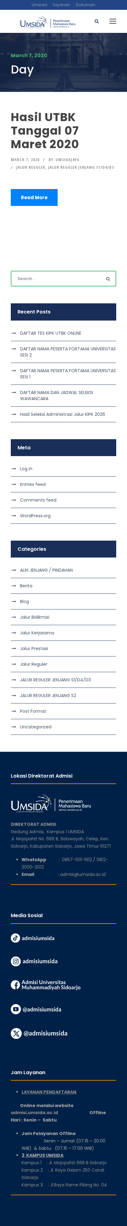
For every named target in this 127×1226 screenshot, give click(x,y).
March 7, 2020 (25, 159)
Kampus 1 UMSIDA (65, 832)
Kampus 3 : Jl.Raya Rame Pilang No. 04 (64, 1185)
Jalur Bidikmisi (34, 617)
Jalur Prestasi (34, 648)
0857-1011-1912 (77, 860)
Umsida (39, 5)
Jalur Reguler (30, 167)
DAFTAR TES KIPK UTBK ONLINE (50, 333)
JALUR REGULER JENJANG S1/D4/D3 (81, 167)
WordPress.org (35, 516)
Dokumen (85, 5)
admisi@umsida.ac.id (83, 874)
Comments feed (38, 500)
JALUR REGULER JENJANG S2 (48, 695)
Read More (34, 197)
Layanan (61, 5)
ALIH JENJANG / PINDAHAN (46, 570)
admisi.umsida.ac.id (50, 1113)
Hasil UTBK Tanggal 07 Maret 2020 (45, 130)
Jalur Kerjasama (37, 633)
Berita (26, 586)
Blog (24, 601)
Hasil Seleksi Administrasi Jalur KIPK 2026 (62, 414)
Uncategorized (35, 727)
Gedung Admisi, (29, 832)
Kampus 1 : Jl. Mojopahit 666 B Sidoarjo (64, 1163)
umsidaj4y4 (67, 159)
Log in (26, 469)
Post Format (33, 711)
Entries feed (33, 484)
